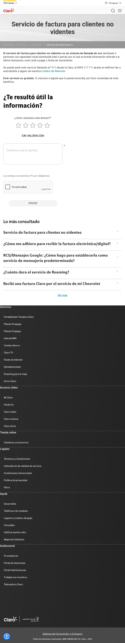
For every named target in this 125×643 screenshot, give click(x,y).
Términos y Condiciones (17, 459)
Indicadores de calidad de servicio (23, 466)
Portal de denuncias (14, 563)
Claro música (11, 419)
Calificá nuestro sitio (15, 532)
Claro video (10, 412)
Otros (7, 487)
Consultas (37, 44)
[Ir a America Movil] (30, 619)
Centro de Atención (53, 71)
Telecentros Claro (13, 584)
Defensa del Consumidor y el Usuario (62, 634)
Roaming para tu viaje (15, 374)
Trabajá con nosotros (15, 577)
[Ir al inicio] (10, 619)
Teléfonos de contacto (16, 511)
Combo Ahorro (12, 345)
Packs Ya (9, 404)
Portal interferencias (15, 570)
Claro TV (8, 352)
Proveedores (11, 556)
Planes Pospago (12, 324)
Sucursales (10, 504)
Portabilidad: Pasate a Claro (19, 317)
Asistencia (8, 44)
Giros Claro (10, 381)
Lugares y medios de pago (18, 518)
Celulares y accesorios (16, 442)
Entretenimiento (12, 367)
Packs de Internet (13, 359)
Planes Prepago (12, 331)
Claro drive (10, 426)
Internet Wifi (10, 338)
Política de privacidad (15, 480)
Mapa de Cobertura (14, 539)
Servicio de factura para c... (60, 44)
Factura (23, 44)
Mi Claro (8, 397)
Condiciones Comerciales (18, 473)
